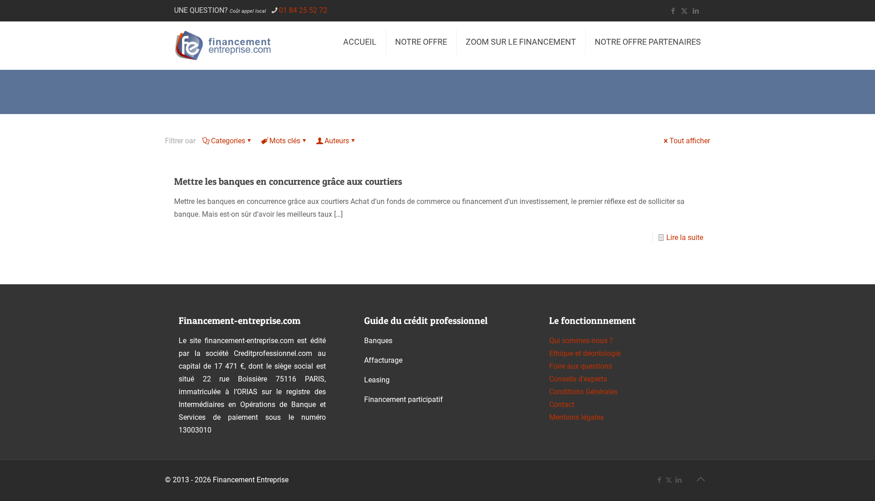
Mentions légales (576, 417)
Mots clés (284, 140)
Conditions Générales (583, 391)
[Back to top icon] (700, 479)
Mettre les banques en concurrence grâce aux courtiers (288, 181)
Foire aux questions (580, 366)
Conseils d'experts (578, 379)
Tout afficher (689, 140)
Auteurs (336, 140)
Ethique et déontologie (585, 353)
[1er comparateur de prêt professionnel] (226, 45)
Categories (228, 140)
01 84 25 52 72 (303, 10)
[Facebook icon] (672, 11)
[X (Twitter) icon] (684, 11)
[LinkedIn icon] (695, 11)
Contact (561, 404)
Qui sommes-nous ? (581, 340)
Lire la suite (684, 237)
